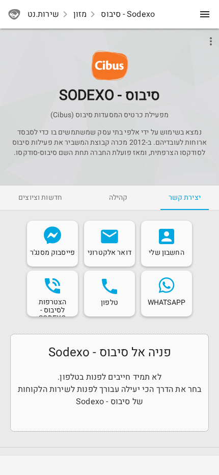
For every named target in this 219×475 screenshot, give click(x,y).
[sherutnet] (14, 14)
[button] (110, 65)
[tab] (184, 198)
